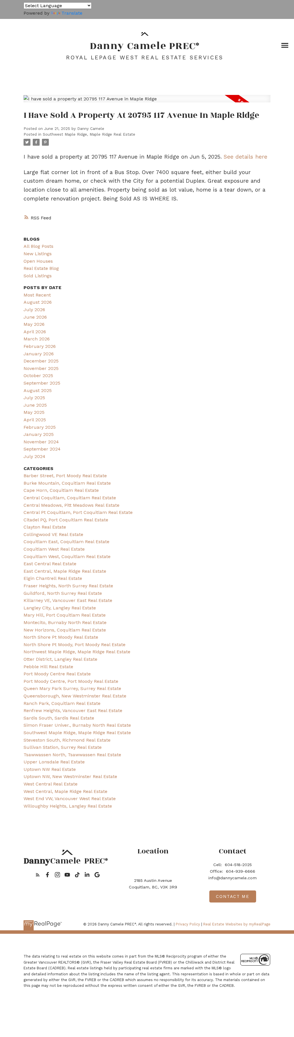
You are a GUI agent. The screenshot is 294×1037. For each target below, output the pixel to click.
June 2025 (35, 405)
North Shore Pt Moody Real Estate (61, 637)
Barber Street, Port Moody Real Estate (65, 475)
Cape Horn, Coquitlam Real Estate (61, 490)
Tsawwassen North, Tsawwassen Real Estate (72, 754)
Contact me (232, 896)
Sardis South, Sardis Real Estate (59, 718)
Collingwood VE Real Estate (53, 534)
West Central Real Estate (51, 784)
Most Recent (37, 295)
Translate (71, 13)
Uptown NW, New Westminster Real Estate (70, 776)
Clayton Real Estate (45, 527)
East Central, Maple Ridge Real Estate (65, 571)
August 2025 (38, 390)
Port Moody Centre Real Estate (57, 674)
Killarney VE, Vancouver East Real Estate (68, 600)
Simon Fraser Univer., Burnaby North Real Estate (77, 725)
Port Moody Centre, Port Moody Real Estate (71, 681)
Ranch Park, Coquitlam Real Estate (62, 703)
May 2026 (34, 324)
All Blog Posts (38, 246)
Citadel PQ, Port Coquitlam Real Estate (66, 520)
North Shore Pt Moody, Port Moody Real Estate (74, 644)
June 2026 (35, 317)
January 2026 (39, 353)
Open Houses (38, 261)
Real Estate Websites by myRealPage (236, 924)
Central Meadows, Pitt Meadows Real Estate (71, 505)
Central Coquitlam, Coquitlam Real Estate (70, 497)
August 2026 (38, 302)
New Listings (38, 253)
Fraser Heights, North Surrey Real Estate (68, 585)
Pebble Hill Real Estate (48, 666)
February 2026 (40, 346)
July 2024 (34, 456)
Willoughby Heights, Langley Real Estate (68, 806)
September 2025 (42, 383)
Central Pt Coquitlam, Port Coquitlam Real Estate (78, 512)
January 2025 (39, 434)
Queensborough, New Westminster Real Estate (75, 696)
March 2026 (37, 339)
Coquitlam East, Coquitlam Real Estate (66, 541)
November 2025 (41, 368)
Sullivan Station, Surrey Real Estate (63, 747)
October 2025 (38, 375)
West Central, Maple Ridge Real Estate (65, 791)
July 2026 (34, 309)
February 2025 (40, 427)
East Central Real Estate (50, 563)
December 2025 (41, 361)
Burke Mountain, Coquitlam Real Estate (67, 483)
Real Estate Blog (41, 268)
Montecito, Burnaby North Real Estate (65, 622)
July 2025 (34, 397)
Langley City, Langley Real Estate (60, 608)
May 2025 (34, 412)
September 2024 (42, 449)
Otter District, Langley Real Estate (60, 659)
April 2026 (35, 331)
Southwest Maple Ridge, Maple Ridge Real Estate (89, 134)
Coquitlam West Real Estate (54, 549)
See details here (245, 156)
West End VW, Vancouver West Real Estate (70, 798)
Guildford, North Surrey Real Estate (63, 593)
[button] (37, 875)
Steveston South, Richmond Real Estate (67, 740)
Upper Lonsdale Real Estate (54, 762)
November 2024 (41, 442)
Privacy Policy (188, 924)
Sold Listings (38, 275)
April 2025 (35, 419)
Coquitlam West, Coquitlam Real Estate (67, 556)
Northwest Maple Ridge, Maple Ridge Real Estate (77, 651)
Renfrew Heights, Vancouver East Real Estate (73, 710)
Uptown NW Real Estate (50, 769)
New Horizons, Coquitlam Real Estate (65, 630)
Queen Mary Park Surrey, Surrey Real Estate (72, 688)
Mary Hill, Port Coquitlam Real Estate (65, 615)
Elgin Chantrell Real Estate (53, 578)
